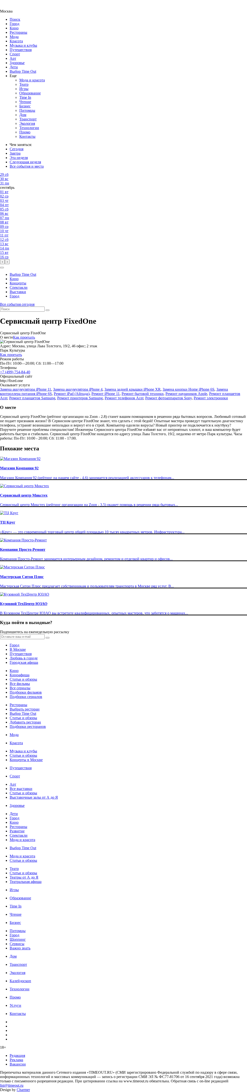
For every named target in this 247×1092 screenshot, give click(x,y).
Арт (13, 58)
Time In (25, 97)
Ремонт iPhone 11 (105, 394)
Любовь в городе (24, 658)
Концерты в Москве (26, 760)
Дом (22, 115)
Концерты (18, 283)
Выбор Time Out (23, 71)
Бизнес (25, 106)
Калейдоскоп (20, 981)
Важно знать (20, 948)
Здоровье (17, 63)
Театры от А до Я (24, 877)
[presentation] (2, 261)
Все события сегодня (17, 304)
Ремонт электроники (211, 398)
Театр (23, 84)
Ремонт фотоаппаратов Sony (168, 398)
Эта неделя (19, 158)
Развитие (17, 831)
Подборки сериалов (26, 697)
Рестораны (18, 32)
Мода (14, 37)
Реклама (16, 1060)
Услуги (15, 1005)
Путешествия (21, 50)
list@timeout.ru (11, 1085)
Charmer (23, 1090)
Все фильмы (20, 684)
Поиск (15, 19)
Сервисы (17, 944)
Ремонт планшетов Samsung (32, 398)
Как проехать (24, 337)
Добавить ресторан (25, 722)
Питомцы (27, 110)
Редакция (17, 1055)
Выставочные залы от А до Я (34, 797)
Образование (30, 93)
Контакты (27, 136)
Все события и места (27, 166)
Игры (23, 89)
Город (14, 24)
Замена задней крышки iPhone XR (132, 389)
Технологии (29, 128)
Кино (14, 28)
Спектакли (18, 287)
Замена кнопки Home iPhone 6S (188, 389)
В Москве (18, 649)
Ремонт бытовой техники (143, 394)
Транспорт (28, 119)
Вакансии (18, 1064)
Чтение (25, 102)
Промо (24, 132)
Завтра (15, 153)
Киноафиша (19, 675)
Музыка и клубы (23, 45)
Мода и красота (32, 80)
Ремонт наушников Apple (186, 394)
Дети (14, 67)
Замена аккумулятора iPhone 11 (25, 389)
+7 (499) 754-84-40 (15, 372)
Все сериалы (20, 688)
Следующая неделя (25, 162)
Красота (16, 41)
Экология (27, 123)
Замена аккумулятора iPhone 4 (78, 389)
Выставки (18, 292)
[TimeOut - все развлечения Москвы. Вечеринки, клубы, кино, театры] (10, 7)
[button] (2, 267)
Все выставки (21, 789)
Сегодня (16, 149)
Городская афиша (24, 662)
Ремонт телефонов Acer (124, 398)
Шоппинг (18, 939)
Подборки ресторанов (28, 726)
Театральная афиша (25, 882)
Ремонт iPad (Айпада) (71, 394)
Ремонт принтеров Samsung (80, 398)
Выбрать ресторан (25, 709)
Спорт (15, 54)
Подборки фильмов (26, 692)
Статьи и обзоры (23, 679)
